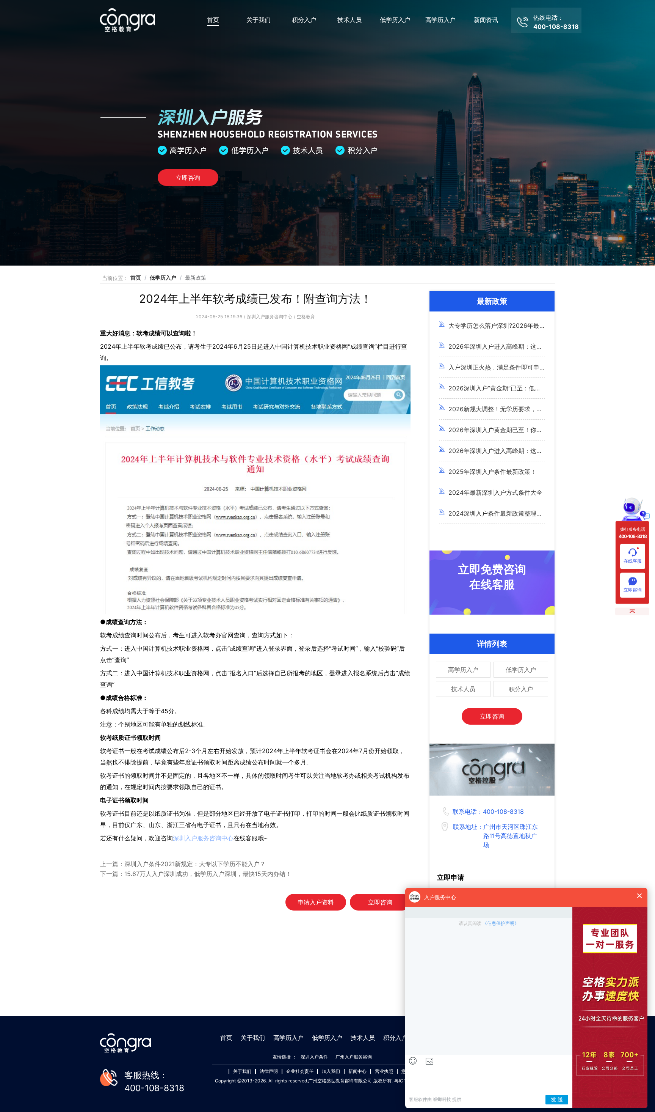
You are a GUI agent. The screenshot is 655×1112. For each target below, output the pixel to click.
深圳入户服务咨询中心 (203, 838)
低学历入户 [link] (163, 277)
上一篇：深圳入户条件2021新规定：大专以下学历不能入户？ (183, 864)
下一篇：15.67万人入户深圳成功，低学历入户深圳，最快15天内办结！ (195, 874)
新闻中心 (357, 1071)
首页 (213, 20)
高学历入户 (440, 20)
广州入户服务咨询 (353, 1057)
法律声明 (269, 1071)
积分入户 (304, 20)
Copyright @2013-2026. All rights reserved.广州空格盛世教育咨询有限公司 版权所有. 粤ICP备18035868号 (326, 1081)
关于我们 (258, 20)
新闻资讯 (486, 20)
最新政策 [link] (195, 277)
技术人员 (349, 20)
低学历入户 (395, 20)
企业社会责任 (299, 1071)
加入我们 (331, 1071)
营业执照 (384, 1071)
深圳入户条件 (314, 1057)
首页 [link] (135, 277)
